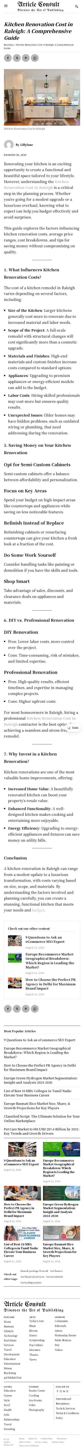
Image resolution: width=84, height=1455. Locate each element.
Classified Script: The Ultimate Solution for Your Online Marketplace (42, 1118)
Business (8, 44)
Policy (59, 1418)
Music (32, 1325)
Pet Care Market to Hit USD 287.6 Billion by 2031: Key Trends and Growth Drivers (41, 1131)
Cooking (34, 1395)
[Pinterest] (26, 58)
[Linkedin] (64, 1391)
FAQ (57, 1345)
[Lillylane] (10, 145)
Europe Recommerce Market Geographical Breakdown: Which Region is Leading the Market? (50, 960)
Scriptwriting (36, 1340)
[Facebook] (8, 58)
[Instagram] (61, 1391)
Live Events (35, 1400)
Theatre (33, 1354)
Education (10, 1390)
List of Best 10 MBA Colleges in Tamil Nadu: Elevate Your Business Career (21, 1250)
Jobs (6, 1414)
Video (32, 1405)
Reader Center (37, 1390)
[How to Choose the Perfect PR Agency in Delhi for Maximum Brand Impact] (15, 983)
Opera (33, 1359)
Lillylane (26, 145)
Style (7, 1400)
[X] (17, 58)
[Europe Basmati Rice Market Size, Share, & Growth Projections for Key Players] (61, 1233)
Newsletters (62, 1403)
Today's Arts (36, 1321)
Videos (59, 1349)
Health (8, 1409)
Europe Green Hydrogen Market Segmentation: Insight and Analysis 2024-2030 (60, 1210)
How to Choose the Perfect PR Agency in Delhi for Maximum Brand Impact (51, 984)
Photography (36, 1409)
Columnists (61, 1321)
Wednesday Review (65, 1335)
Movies (33, 1330)
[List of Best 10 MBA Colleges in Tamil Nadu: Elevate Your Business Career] (22, 1233)
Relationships (11, 1419)
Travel (7, 1424)
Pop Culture (36, 1345)
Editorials (60, 1325)
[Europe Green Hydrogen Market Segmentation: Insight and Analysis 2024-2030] (61, 1193)
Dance (33, 1335)
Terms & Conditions (67, 1413)
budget (38, 909)
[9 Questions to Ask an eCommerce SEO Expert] (15, 940)
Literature (34, 1349)
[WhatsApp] (35, 58)
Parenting (9, 1429)
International (63, 1398)
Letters (58, 1330)
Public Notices (63, 1340)
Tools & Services (65, 1408)
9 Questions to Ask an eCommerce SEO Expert (45, 939)
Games (8, 1395)
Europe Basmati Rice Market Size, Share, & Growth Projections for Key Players (60, 1250)
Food (7, 1405)
